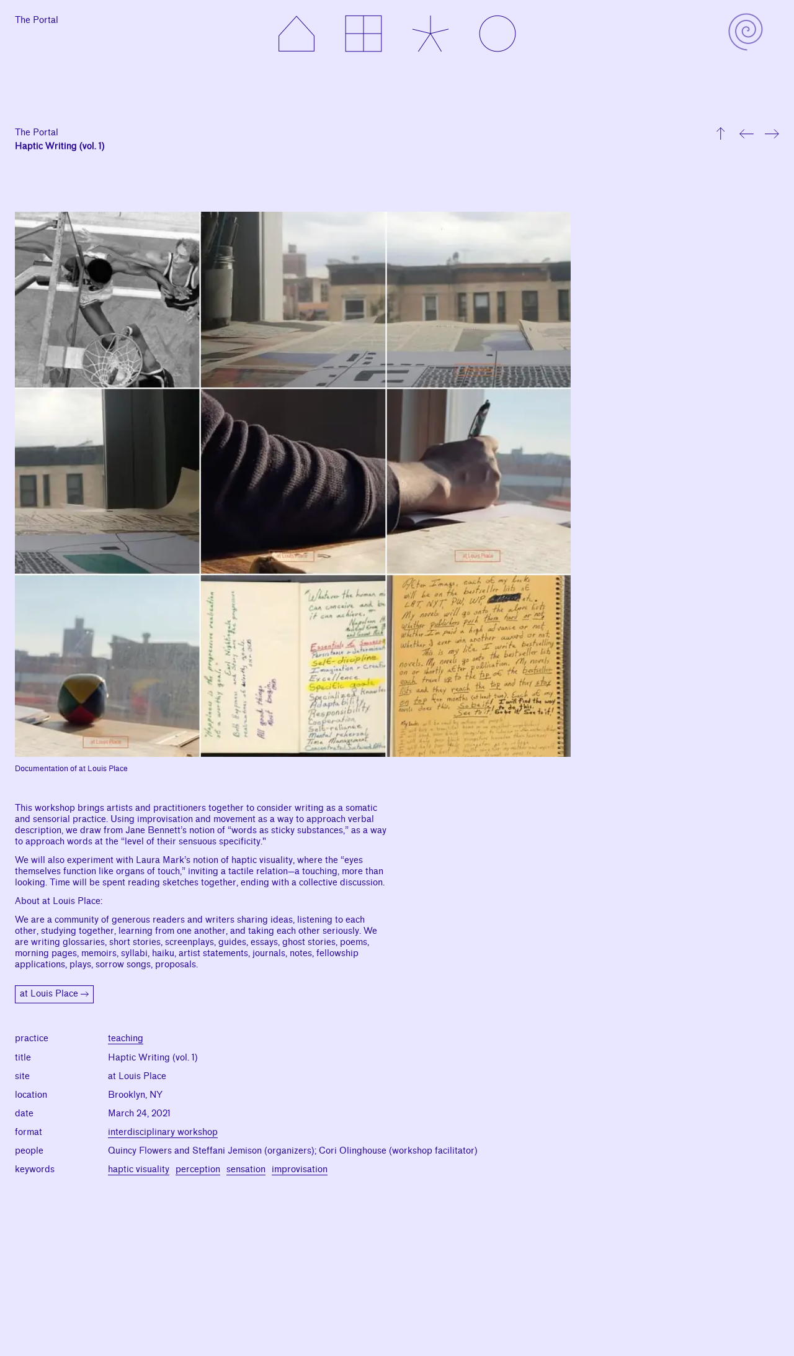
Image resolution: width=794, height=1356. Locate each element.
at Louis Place (49, 993)
